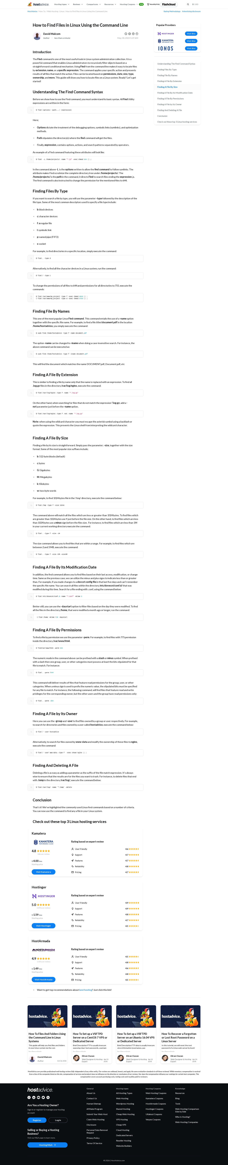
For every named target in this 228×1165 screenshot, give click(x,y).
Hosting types (60, 4)
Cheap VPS (121, 1124)
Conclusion (162, 116)
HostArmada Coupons (156, 1103)
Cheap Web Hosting (125, 1114)
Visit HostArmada (43, 979)
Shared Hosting (123, 1109)
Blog (177, 1098)
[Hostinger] (43, 896)
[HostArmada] (43, 950)
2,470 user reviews (43, 908)
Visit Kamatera (43, 872)
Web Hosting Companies (186, 1122)
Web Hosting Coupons (156, 1093)
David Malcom (51, 33)
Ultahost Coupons (154, 1114)
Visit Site (191, 33)
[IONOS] (165, 48)
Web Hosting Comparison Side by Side (187, 1110)
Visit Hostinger (43, 925)
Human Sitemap (94, 1103)
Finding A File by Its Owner (169, 104)
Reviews (76, 4)
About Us (91, 1093)
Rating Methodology (172, 11)
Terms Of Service (94, 1143)
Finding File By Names (167, 75)
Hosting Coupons (131, 4)
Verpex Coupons (153, 1119)
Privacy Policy (93, 1138)
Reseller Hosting (123, 1140)
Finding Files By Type (167, 69)
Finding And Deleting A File (169, 110)
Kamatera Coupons (154, 1098)
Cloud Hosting (122, 1130)
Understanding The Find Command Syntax (176, 63)
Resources (109, 4)
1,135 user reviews (43, 962)
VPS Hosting (122, 1119)
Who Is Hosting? (182, 1117)
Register (37, 1120)
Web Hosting (122, 1098)
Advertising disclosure (191, 11)
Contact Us (92, 1098)
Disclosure (91, 1124)
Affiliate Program (95, 1109)
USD (195, 4)
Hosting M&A (45, 1145)
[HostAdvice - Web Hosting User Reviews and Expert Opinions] (38, 4)
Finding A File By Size (167, 87)
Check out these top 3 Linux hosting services (177, 121)
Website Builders (124, 1146)
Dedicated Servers (124, 1135)
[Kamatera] (43, 842)
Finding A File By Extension (169, 81)
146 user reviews (43, 854)
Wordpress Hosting (125, 1103)
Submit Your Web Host (97, 1114)
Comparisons (92, 4)
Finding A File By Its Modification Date (175, 92)
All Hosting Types (124, 1093)
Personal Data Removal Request (97, 1131)
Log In (58, 1120)
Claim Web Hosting (95, 1119)
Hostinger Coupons (154, 1109)
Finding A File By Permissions (170, 98)
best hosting (85, 989)
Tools (177, 1103)
